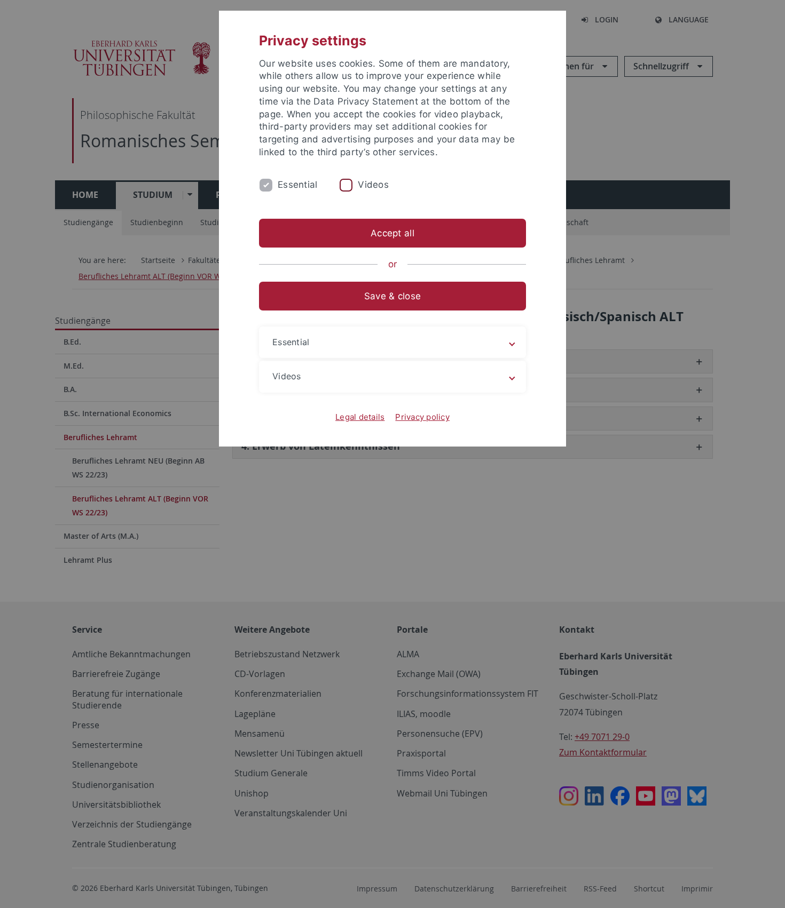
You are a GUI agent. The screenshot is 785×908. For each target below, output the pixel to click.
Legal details (359, 417)
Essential (297, 184)
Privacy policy (422, 417)
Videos (373, 184)
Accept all (392, 233)
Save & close (392, 296)
